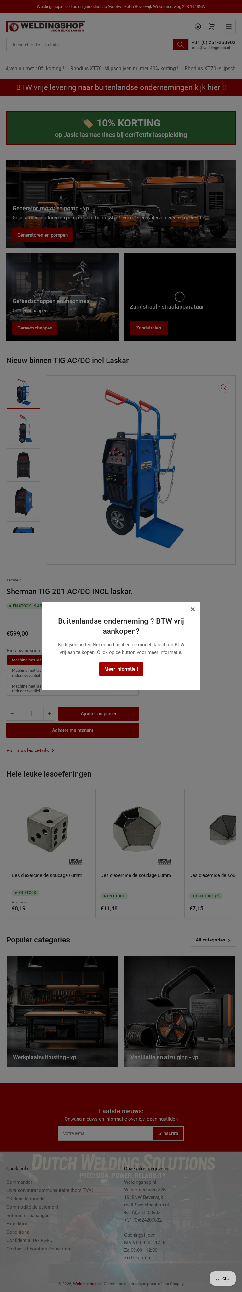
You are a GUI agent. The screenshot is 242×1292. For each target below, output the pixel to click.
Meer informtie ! (121, 669)
